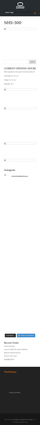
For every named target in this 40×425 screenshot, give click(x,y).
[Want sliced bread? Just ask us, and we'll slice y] (20, 247)
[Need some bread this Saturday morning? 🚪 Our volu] (20, 209)
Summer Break (9, 346)
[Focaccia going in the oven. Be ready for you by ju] (20, 228)
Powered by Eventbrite (14, 392)
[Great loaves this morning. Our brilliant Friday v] (20, 304)
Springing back (9, 359)
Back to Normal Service (12, 353)
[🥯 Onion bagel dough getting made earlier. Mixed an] (20, 285)
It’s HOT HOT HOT (10, 356)
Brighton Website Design (23, 420)
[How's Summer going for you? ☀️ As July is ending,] (20, 323)
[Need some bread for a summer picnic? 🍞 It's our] (20, 266)
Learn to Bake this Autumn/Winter (16, 349)
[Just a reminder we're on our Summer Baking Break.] (20, 190)
